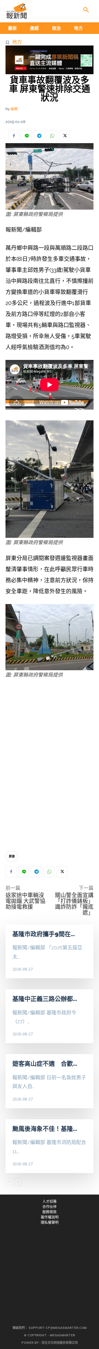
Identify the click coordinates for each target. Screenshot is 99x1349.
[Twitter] (64, 135)
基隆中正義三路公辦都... (44, 998)
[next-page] (17, 1182)
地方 (17, 42)
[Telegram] (39, 135)
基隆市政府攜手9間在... (43, 933)
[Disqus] (50, 765)
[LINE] (26, 135)
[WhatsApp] (51, 135)
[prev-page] (9, 1182)
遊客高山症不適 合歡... (44, 1063)
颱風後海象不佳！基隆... (44, 1128)
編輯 (14, 109)
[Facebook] (13, 135)
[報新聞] (17, 11)
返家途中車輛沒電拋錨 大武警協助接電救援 (25, 901)
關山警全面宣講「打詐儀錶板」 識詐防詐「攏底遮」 (74, 904)
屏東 (12, 856)
